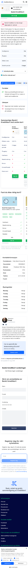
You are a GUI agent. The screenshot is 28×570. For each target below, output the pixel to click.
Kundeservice (5, 509)
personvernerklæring (21, 471)
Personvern (4, 507)
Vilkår (19, 83)
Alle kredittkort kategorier (9, 535)
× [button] (26, 548)
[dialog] (14, 558)
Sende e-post (14, 352)
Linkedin (3, 525)
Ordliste (3, 541)
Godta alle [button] (7, 563)
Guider (3, 538)
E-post (4, 394)
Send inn (14, 428)
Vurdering (5, 402)
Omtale (4, 408)
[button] (14, 71)
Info (12, 237)
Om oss (3, 501)
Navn (3, 386)
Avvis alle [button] (20, 563)
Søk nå (13, 15)
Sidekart (3, 515)
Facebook (4, 522)
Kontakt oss (4, 504)
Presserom (4, 512)
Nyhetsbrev (4, 528)
